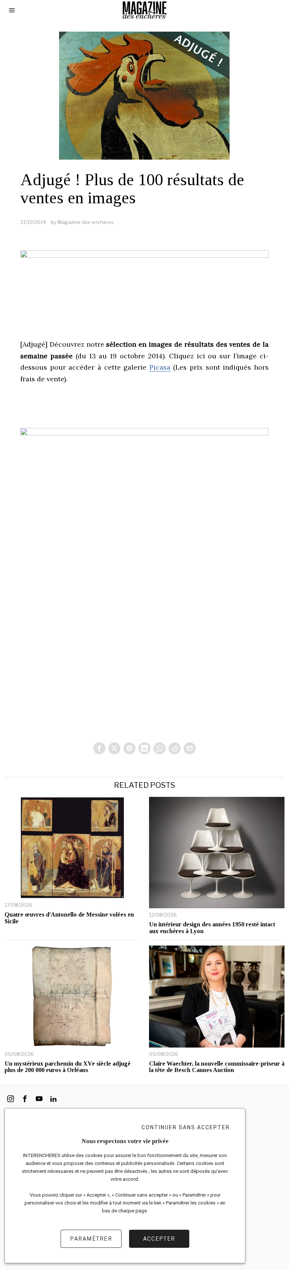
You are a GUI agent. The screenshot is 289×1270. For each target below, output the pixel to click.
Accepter (159, 1238)
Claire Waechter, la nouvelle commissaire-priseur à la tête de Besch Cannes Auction (216, 1067)
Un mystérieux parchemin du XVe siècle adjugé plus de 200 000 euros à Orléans (68, 1067)
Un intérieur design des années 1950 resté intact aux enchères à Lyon (212, 927)
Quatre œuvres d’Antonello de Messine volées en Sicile (69, 917)
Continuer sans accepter (185, 1127)
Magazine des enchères (86, 222)
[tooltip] (99, 748)
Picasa (159, 367)
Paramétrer (91, 1238)
